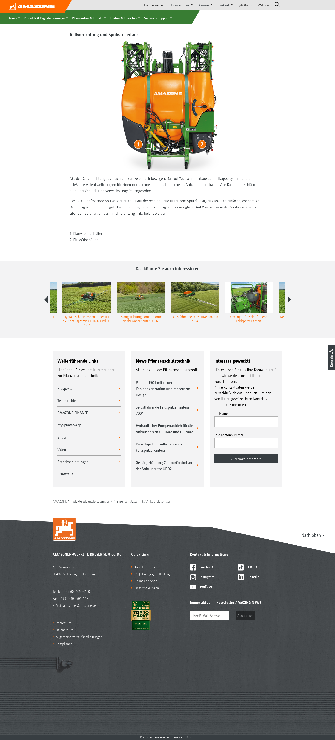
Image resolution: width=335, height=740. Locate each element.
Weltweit (264, 5)
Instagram (206, 576)
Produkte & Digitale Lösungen (44, 18)
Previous (46, 300)
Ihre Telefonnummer (228, 434)
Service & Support (156, 18)
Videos (62, 449)
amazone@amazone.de (79, 605)
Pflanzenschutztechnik (128, 501)
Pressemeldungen (146, 587)
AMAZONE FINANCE (72, 413)
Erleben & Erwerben (123, 18)
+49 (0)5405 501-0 (77, 591)
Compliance (64, 643)
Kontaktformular (145, 566)
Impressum (63, 622)
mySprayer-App (69, 425)
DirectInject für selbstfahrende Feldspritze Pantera (159, 447)
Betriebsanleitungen (73, 462)
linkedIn (253, 576)
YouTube (205, 586)
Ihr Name (221, 413)
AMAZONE (60, 501)
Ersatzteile (65, 474)
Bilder (61, 437)
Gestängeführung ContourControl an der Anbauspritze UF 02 (164, 465)
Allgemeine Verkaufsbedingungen (79, 636)
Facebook (206, 566)
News (13, 18)
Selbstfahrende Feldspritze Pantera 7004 (162, 410)
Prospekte (64, 388)
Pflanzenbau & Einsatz (87, 18)
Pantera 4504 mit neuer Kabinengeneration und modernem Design (163, 388)
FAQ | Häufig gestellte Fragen (153, 573)
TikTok (252, 566)
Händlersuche (153, 5)
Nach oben (311, 535)
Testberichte (66, 400)
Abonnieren (245, 615)
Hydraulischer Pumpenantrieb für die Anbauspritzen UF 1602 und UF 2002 (164, 429)
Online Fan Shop (145, 580)
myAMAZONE (245, 5)
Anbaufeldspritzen (158, 501)
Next (289, 300)
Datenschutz (64, 629)
